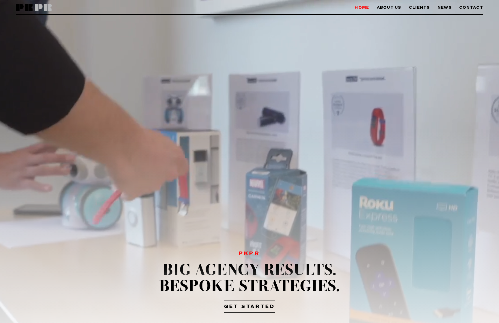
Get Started (249, 306)
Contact (471, 8)
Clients (419, 8)
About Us (389, 8)
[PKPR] (34, 8)
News (444, 8)
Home (362, 8)
